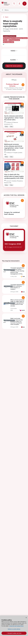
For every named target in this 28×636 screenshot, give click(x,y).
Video (11, 126)
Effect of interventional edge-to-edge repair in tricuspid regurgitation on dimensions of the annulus (17, 303)
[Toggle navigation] (24, 4)
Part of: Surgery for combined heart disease (15, 38)
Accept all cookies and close (14, 633)
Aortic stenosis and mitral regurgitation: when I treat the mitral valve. (13, 118)
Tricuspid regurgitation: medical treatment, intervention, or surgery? (17, 287)
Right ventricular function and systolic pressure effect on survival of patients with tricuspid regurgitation (16, 322)
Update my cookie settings (14, 629)
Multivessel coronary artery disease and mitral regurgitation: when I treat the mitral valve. (13, 147)
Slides (6, 126)
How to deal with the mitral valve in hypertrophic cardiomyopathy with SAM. (14, 176)
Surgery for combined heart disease (12, 213)
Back (6, 17)
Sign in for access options (14, 66)
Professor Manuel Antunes (12, 85)
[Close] (26, 617)
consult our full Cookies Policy (16, 626)
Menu (7, 10)
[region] (14, 626)
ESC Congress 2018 (13, 244)
